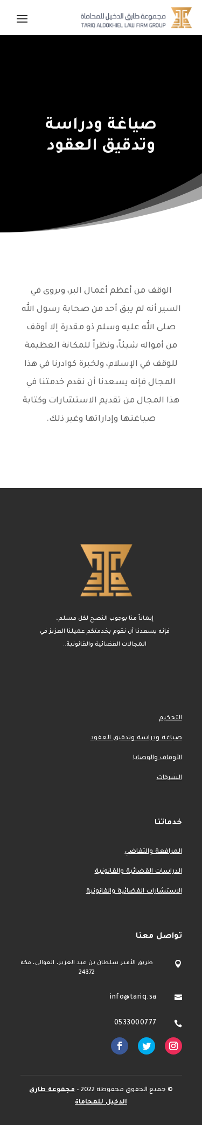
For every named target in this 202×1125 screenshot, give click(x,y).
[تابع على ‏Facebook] (119, 1046)
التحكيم (170, 718)
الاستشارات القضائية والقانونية (134, 891)
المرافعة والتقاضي (153, 851)
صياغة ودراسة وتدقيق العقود (136, 738)
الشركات (169, 778)
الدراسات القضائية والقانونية (138, 871)
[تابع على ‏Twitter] (146, 1046)
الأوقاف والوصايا (157, 758)
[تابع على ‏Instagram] (173, 1046)
